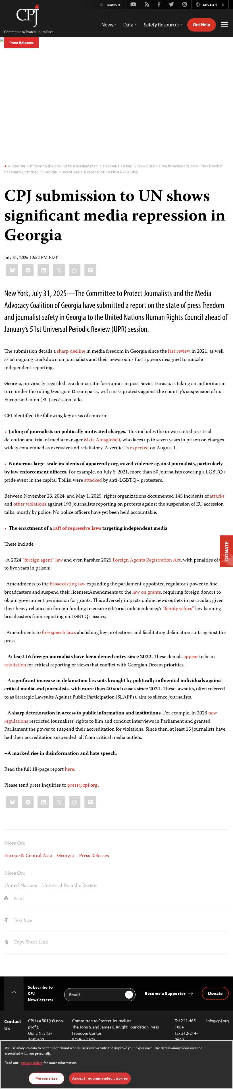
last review (179, 351)
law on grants (146, 592)
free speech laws (59, 633)
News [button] (107, 24)
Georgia (65, 856)
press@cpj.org (82, 785)
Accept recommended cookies (100, 1078)
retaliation (15, 665)
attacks (217, 496)
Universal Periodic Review (69, 886)
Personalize (46, 1078)
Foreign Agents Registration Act (147, 560)
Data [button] (128, 24)
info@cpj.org (217, 1020)
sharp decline (71, 351)
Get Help (201, 24)
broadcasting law (68, 584)
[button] (222, 4)
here (69, 769)
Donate (215, 993)
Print (18, 899)
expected (139, 448)
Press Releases (21, 42)
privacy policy (32, 1063)
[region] (116, 1064)
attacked (93, 480)
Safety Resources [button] (162, 24)
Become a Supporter (165, 993)
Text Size (22, 920)
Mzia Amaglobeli (102, 440)
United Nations (20, 886)
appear (191, 657)
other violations (29, 504)
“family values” (178, 609)
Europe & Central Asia (28, 856)
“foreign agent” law (42, 560)
